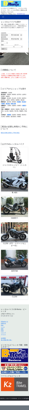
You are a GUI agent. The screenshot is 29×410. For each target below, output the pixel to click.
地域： (3, 41)
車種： (3, 45)
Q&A (2, 331)
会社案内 (3, 338)
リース (3, 327)
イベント (3, 334)
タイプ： (17, 45)
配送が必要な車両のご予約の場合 (10, 133)
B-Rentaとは (4, 321)
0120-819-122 (21, 14)
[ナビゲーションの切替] (3, 16)
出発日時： (4, 33)
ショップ (3, 332)
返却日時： (4, 37)
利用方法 (3, 323)
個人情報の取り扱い (6, 340)
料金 (2, 325)
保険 (2, 329)
